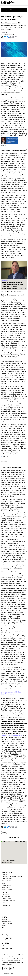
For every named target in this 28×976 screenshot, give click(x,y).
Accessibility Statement (8, 962)
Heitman (10, 862)
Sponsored (4, 832)
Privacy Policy (19, 962)
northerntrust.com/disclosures (11, 735)
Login (12, 973)
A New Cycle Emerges (8, 860)
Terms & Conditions (15, 958)
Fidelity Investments (12, 288)
